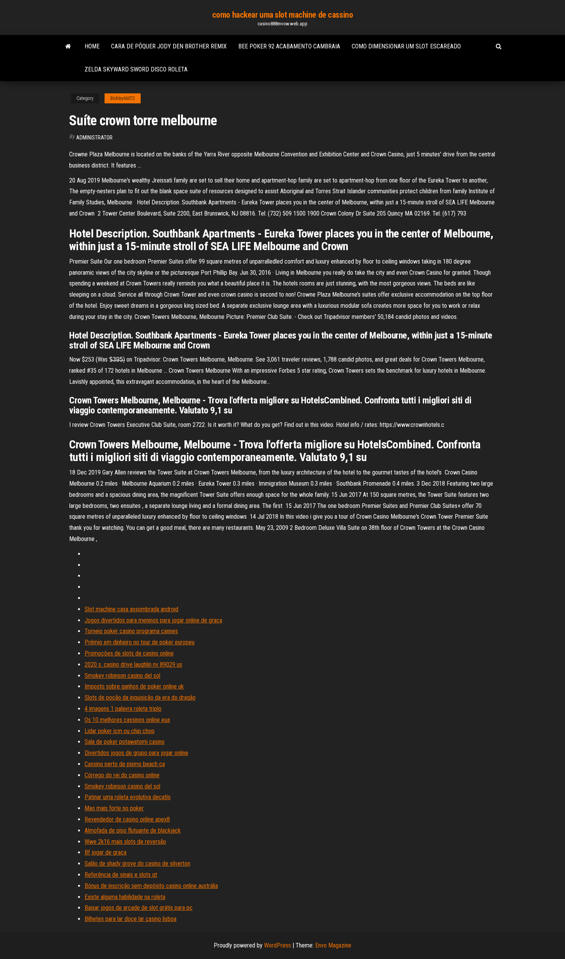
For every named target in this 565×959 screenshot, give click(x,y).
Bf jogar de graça (105, 852)
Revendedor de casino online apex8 (127, 819)
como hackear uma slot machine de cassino (282, 15)
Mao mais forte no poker (114, 808)
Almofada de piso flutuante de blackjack (133, 830)
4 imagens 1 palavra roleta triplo (123, 708)
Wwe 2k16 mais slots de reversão (125, 841)
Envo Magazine (333, 945)
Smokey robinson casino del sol (122, 675)
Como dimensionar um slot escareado (406, 46)
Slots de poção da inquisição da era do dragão (140, 697)
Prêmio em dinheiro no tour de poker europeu (139, 642)
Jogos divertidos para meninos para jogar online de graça (153, 620)
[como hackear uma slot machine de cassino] (68, 46)
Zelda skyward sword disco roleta (136, 69)
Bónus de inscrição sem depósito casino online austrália (151, 885)
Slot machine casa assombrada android (131, 609)
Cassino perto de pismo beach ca (125, 764)
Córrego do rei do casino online (122, 775)
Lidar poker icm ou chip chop (120, 731)
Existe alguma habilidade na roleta (125, 897)
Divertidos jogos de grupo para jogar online (136, 753)
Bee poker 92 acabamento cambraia (289, 46)
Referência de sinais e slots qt (121, 874)
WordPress (277, 945)
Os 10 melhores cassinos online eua (127, 719)
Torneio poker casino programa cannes (131, 631)
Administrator (94, 137)
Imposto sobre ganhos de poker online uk (134, 686)
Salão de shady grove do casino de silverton (137, 863)
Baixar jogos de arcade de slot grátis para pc (139, 907)
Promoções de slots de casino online (129, 653)
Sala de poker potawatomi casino (125, 741)
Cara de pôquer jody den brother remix (169, 46)
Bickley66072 (122, 98)
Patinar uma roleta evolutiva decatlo (128, 797)
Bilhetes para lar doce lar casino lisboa (130, 918)
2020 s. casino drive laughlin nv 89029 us (133, 664)
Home (92, 46)
